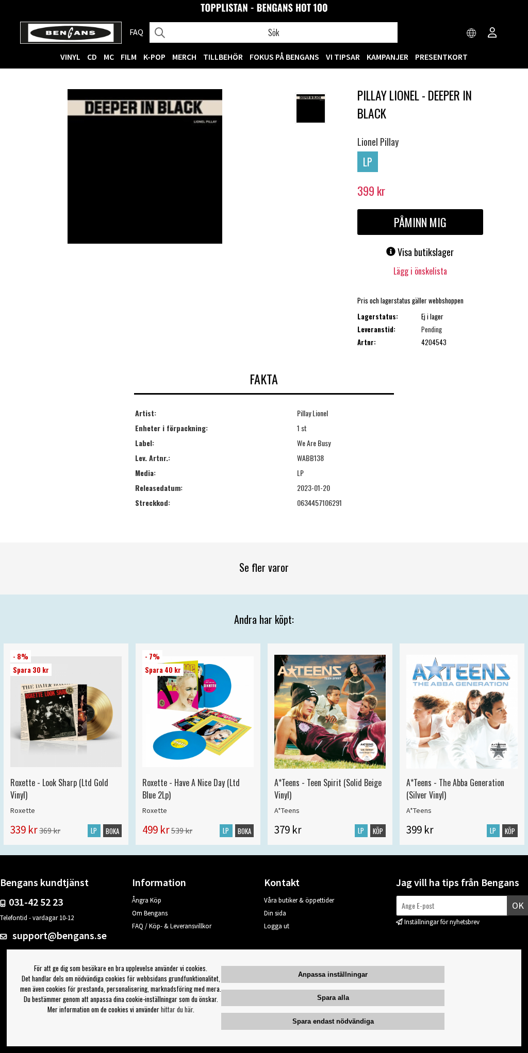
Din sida (275, 913)
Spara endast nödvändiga (333, 1021)
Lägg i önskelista (420, 271)
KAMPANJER (387, 57)
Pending (431, 329)
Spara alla (333, 997)
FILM (129, 57)
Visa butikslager (424, 252)
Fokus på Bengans (284, 57)
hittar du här (177, 1009)
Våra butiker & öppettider (299, 900)
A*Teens (287, 810)
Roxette (22, 810)
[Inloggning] (492, 33)
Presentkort (441, 57)
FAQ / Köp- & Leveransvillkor (171, 926)
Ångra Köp (146, 900)
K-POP (154, 57)
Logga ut (276, 926)
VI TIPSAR (343, 57)
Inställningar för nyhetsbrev (442, 922)
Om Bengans (150, 913)
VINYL (70, 57)
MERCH (184, 57)
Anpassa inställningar (333, 974)
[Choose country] (472, 33)
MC (109, 57)
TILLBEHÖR (223, 57)
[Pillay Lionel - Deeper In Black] (145, 167)
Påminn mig (420, 222)
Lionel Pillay (378, 141)
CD (92, 57)
